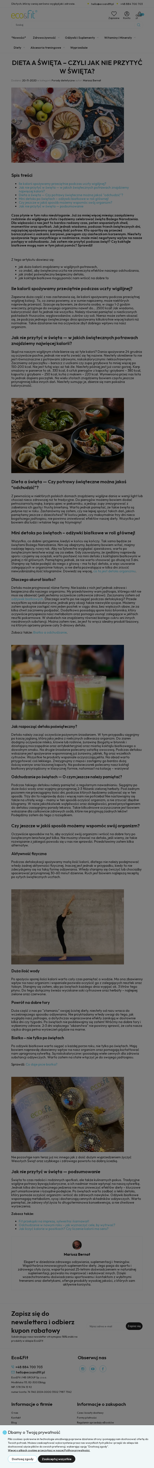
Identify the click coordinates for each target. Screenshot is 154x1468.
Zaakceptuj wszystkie (56, 1459)
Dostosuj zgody (22, 1459)
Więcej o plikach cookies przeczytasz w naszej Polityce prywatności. (49, 1450)
